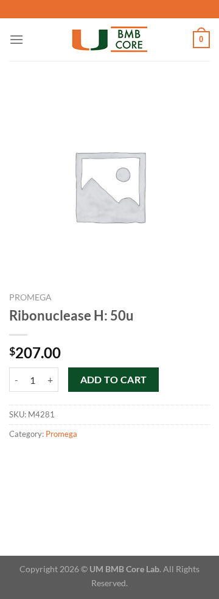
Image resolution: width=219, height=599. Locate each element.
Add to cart (113, 379)
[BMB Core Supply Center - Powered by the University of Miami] (110, 40)
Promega (30, 297)
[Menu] (16, 39)
